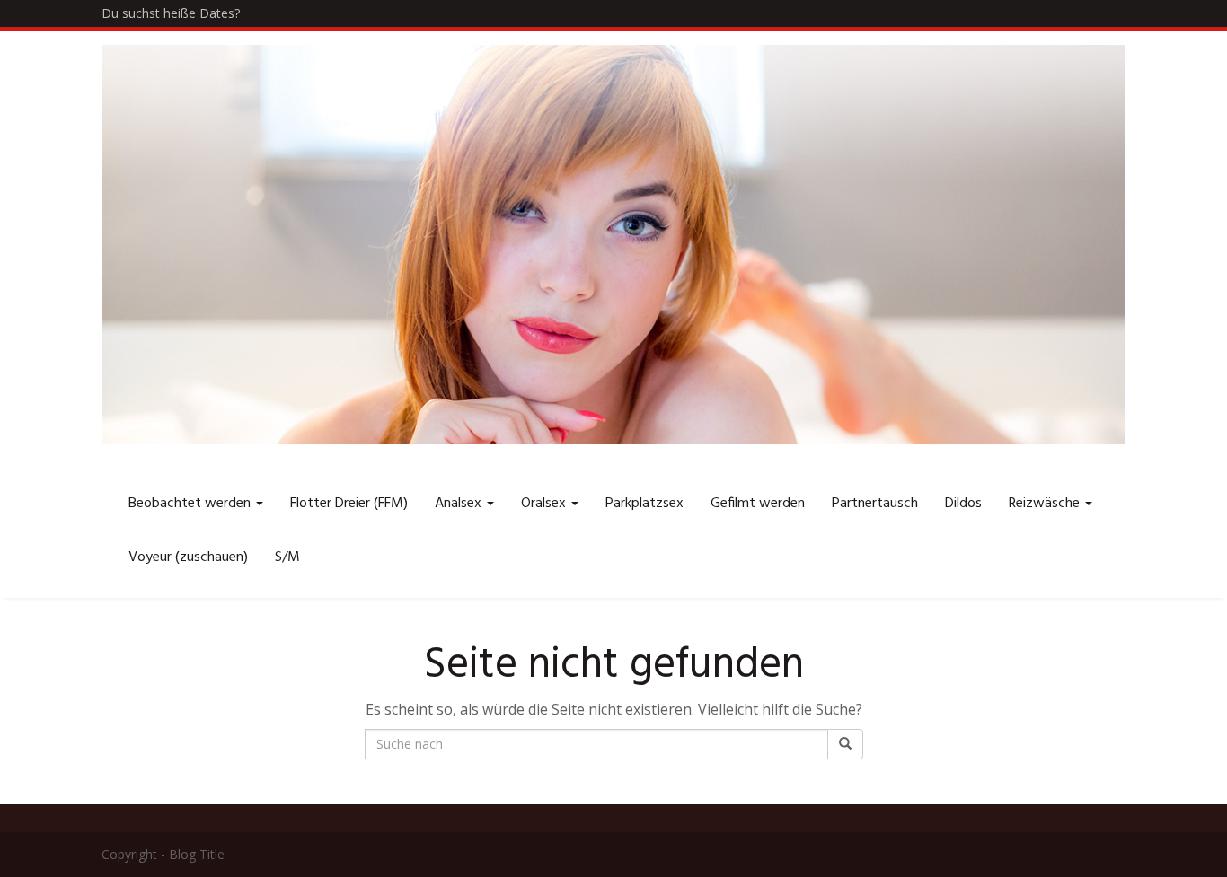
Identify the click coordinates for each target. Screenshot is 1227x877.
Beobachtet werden (191, 503)
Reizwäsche (1046, 503)
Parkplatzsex (644, 503)
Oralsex (545, 503)
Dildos (963, 503)
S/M (287, 557)
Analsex (460, 503)
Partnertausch (875, 503)
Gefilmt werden (758, 503)
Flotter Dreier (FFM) (349, 503)
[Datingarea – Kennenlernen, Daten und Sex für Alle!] (613, 244)
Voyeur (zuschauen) (188, 557)
